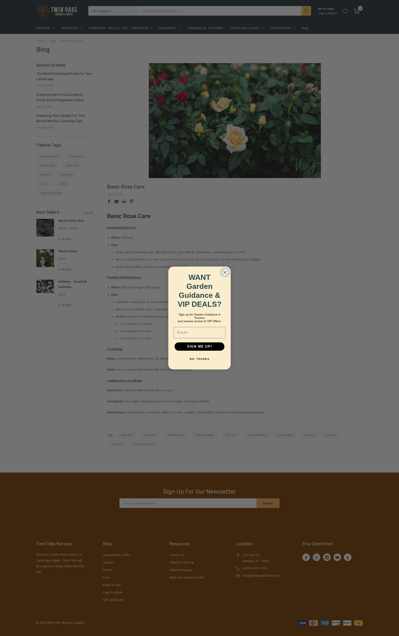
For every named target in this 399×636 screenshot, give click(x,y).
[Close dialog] (225, 272)
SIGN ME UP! (199, 346)
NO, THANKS (199, 359)
